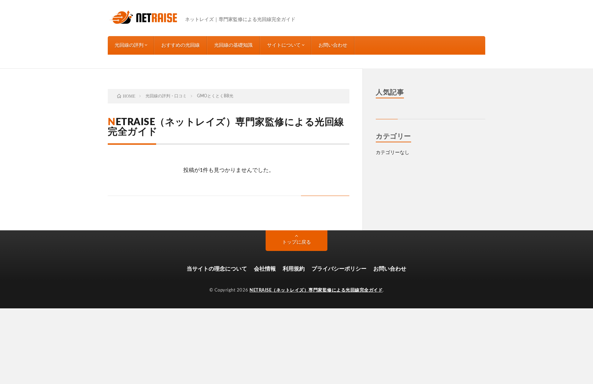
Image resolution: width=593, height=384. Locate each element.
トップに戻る (296, 242)
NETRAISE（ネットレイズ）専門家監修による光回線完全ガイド (316, 290)
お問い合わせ (332, 45)
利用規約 (294, 269)
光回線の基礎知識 (233, 45)
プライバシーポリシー (339, 269)
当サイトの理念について (217, 269)
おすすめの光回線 (180, 45)
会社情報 (265, 269)
